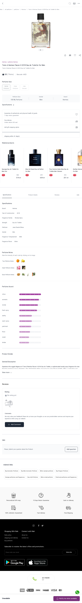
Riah (1, 9)
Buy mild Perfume (33, 477)
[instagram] (33, 525)
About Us (24, 535)
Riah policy (7, 535)
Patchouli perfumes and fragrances (66, 477)
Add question (71, 449)
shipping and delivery (11, 538)
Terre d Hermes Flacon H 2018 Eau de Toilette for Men (43, 9)
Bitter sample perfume (46, 471)
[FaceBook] (38, 525)
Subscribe (69, 552)
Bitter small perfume (47, 477)
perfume (16, 9)
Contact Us (25, 538)
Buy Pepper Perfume (62, 471)
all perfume (8, 9)
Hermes (23, 9)
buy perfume (8, 541)
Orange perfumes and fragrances (15, 477)
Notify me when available (68, 599)
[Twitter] (42, 525)
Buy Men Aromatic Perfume (29, 471)
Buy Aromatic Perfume (11, 471)
